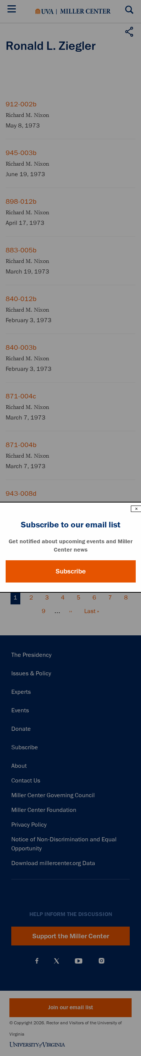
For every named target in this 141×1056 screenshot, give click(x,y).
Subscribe (71, 571)
